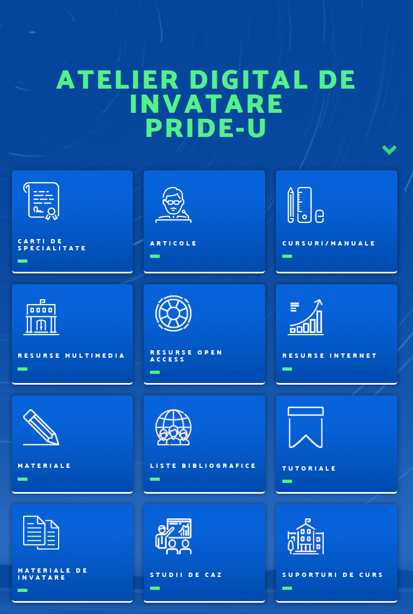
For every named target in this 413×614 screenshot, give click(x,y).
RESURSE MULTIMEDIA (72, 355)
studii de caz (186, 574)
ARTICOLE (174, 243)
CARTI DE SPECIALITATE (52, 244)
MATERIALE (45, 465)
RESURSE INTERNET (330, 355)
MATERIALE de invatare (53, 573)
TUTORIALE (309, 468)
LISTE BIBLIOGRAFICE (203, 465)
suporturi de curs (333, 574)
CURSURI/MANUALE (329, 243)
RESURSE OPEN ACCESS (187, 355)
